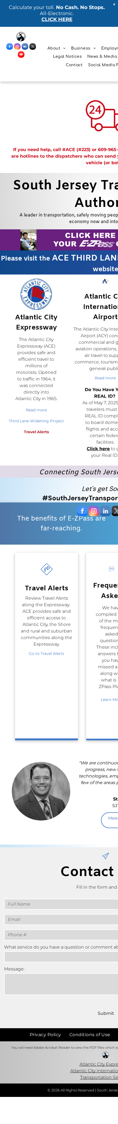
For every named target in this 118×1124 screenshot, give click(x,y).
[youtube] (21, 55)
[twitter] (32, 47)
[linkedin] (25, 47)
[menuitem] (56, 48)
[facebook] (9, 47)
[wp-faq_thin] (111, 576)
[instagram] (17, 47)
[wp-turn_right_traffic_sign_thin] (46, 576)
